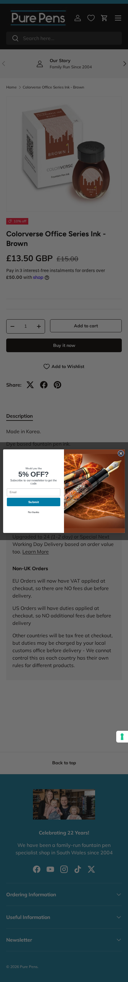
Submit (33, 501)
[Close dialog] (121, 453)
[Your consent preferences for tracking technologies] (122, 737)
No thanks (33, 512)
